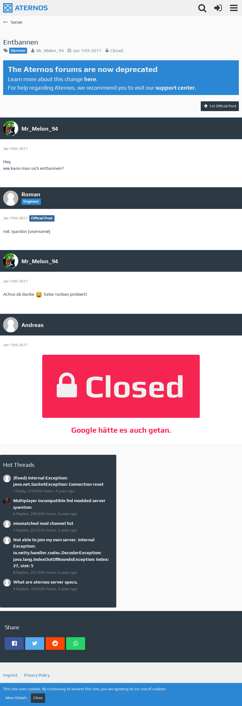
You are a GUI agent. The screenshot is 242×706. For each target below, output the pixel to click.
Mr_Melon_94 (50, 50)
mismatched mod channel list (43, 523)
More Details (16, 698)
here (90, 79)
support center (175, 87)
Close (38, 698)
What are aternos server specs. (45, 581)
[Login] (218, 8)
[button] (234, 8)
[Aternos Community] (25, 8)
